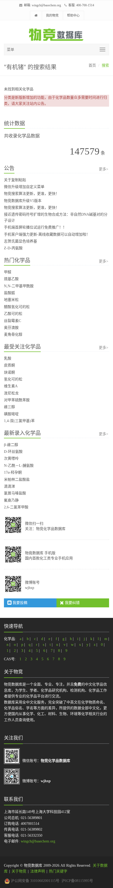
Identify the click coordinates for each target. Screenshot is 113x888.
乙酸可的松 (13, 314)
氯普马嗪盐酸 (15, 493)
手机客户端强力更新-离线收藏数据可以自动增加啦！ (47, 234)
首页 (92, 65)
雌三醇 (9, 407)
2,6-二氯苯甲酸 (16, 507)
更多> (103, 169)
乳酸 (7, 358)
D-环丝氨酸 (13, 452)
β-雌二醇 (11, 445)
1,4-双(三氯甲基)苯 (19, 421)
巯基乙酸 (11, 279)
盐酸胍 (9, 293)
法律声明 (37, 871)
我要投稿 (19, 603)
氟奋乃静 (11, 500)
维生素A (11, 386)
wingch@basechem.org (46, 5)
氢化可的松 (13, 379)
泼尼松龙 (11, 393)
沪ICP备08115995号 (77, 881)
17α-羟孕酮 (13, 472)
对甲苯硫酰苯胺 (17, 400)
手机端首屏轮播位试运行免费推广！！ (35, 227)
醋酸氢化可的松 (17, 307)
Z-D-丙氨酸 (13, 248)
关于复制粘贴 (15, 180)
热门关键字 (58, 871)
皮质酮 (9, 365)
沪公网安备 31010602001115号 (34, 881)
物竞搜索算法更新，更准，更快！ (31, 194)
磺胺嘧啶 (11, 414)
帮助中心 (73, 15)
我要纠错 (72, 603)
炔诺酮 (9, 372)
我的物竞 (52, 15)
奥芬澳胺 (11, 328)
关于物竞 (19, 871)
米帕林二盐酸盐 (17, 480)
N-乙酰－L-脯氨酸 (19, 466)
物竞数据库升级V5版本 (23, 201)
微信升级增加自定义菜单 (24, 187)
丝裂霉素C (12, 321)
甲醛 (7, 272)
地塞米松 (11, 300)
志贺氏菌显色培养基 (20, 241)
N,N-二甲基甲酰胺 (19, 286)
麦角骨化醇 (13, 334)
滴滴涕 (9, 486)
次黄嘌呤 (11, 458)
